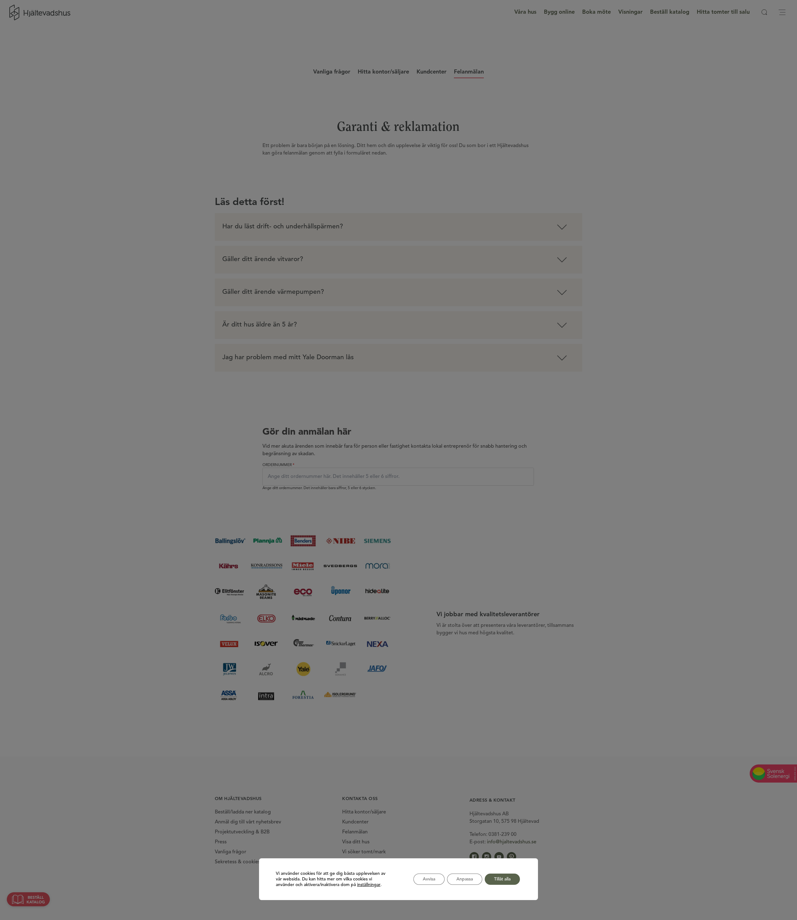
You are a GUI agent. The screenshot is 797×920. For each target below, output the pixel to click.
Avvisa (429, 879)
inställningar (368, 885)
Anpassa (464, 879)
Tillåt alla (502, 879)
